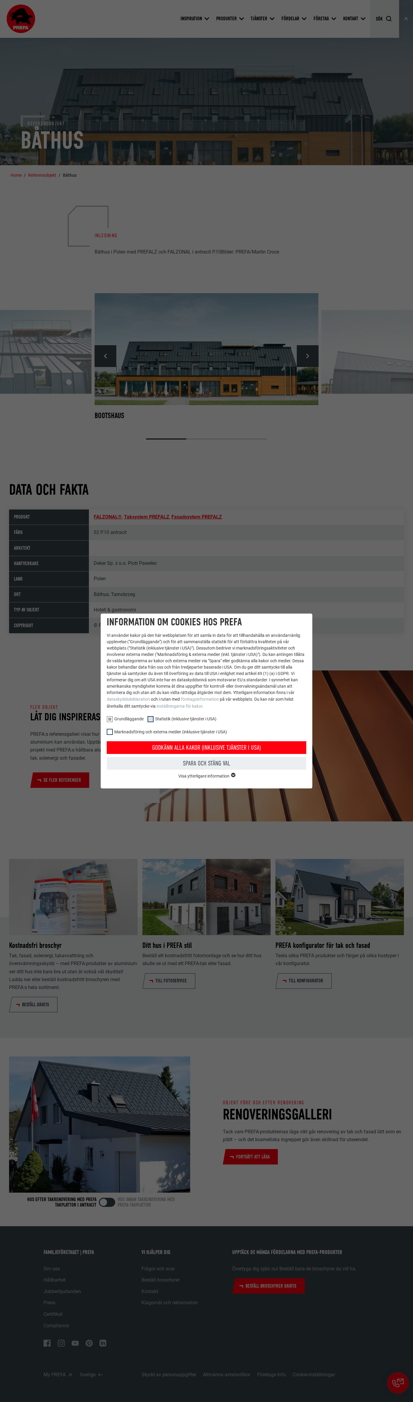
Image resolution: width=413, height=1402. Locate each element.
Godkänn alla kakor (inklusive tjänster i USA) (206, 748)
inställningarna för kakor (179, 706)
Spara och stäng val (206, 763)
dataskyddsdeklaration (128, 699)
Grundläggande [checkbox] (129, 718)
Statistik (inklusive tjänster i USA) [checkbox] (185, 718)
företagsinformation (200, 699)
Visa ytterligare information (204, 776)
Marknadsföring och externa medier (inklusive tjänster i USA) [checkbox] (170, 731)
